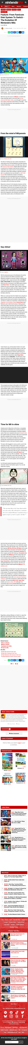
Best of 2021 (4, 12)
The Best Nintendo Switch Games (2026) (11, 656)
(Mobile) (5, 643)
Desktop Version (14, 927)
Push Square (8, 1027)
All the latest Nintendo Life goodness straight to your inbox (14, 1038)
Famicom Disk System (7, 166)
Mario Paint (6, 284)
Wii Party (14, 548)
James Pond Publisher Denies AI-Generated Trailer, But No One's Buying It (14, 906)
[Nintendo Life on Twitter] (22, 1013)
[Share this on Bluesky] (12, 32)
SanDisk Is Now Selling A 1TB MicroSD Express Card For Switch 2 (15, 902)
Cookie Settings (20, 924)
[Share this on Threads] (20, 32)
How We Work (16, 919)
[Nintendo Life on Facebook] (22, 1016)
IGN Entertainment (21, 1021)
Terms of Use (21, 922)
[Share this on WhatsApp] (9, 32)
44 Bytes (9, 1022)
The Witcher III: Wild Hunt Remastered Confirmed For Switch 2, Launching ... (15, 897)
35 (17, 664)
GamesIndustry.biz (12, 1032)
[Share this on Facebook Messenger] (23, 32)
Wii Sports (19, 452)
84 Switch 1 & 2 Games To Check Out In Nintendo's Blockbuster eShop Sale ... (15, 889)
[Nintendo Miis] (14, 65)
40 (9, 816)
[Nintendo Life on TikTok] (16, 1013)
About (6, 919)
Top (2, 919)
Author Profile (12, 724)
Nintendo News (13, 1030)
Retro (19, 9)
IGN (19, 1030)
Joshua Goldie (8, 28)
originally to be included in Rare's (8, 302)
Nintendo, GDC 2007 (7, 158)
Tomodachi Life (20, 783)
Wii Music (19, 548)
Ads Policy (6, 924)
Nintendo (14, 9)
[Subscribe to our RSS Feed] (5, 1013)
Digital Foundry (4, 1030)
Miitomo (21, 564)
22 (9, 824)
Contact (6, 922)
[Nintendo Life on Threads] (16, 1016)
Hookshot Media (9, 1021)
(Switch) (5, 644)
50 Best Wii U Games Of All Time (9, 653)
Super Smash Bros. (5, 561)
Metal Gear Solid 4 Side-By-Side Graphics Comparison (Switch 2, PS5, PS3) (14, 910)
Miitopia (8, 9)
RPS (23, 1032)
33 (9, 841)
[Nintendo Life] (14, 2)
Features (3, 9)
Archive (13, 924)
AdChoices (15, 1022)
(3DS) (6, 646)
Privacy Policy (12, 922)
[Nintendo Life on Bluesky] (5, 1016)
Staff (10, 919)
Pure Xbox (15, 1027)
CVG (19, 1032)
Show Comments (14, 733)
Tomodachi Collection (19, 551)
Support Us (24, 919)
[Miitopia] (14, 630)
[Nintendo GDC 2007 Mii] (14, 146)
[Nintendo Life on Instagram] (11, 1016)
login (19, 743)
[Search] (25, 2)
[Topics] (2, 2)
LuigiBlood (6, 272)
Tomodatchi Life (23, 553)
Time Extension (23, 1027)
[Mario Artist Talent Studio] (14, 260)
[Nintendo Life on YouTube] (11, 1013)
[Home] (2, 6)
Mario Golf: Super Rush (18, 580)
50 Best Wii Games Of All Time (8, 651)
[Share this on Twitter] (17, 32)
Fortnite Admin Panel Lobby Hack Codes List (14, 880)
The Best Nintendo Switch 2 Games (14, 914)
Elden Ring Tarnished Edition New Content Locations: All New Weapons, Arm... (15, 893)
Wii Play (10, 548)
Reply (18, 724)
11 (13, 664)
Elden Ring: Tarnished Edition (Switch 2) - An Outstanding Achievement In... (15, 885)
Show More (14, 1004)
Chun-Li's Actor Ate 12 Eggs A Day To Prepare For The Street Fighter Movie (15, 876)
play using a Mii (12, 582)
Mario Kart (21, 559)
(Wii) (5, 647)
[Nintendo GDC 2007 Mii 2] (14, 476)
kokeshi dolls (23, 433)
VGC (5, 1032)
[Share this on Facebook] (14, 32)
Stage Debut (20, 355)
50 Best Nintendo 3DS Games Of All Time (11, 655)
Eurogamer (24, 1030)
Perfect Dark (20, 302)
